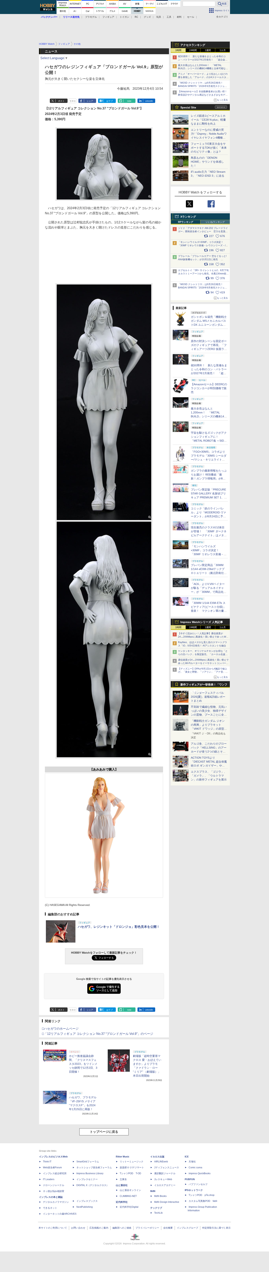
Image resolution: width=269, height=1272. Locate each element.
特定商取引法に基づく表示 (216, 1227)
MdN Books (160, 1196)
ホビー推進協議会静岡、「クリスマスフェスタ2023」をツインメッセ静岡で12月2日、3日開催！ (83, 1063)
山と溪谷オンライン (130, 1190)
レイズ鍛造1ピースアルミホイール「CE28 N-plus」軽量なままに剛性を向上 (208, 119)
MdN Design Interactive (166, 1202)
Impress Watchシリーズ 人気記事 (201, 622)
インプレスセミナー (87, 1179)
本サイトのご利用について (53, 1227)
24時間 (193, 50)
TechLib (158, 1212)
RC (136, 17)
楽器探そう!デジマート (132, 1167)
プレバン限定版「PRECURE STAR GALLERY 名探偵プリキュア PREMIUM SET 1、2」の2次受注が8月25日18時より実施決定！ (209, 497)
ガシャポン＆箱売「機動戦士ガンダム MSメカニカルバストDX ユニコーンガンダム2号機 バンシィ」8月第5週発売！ (209, 324)
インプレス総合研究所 (55, 1173)
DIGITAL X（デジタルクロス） (92, 1185)
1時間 (178, 50)
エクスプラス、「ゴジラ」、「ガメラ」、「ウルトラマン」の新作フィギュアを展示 (209, 775)
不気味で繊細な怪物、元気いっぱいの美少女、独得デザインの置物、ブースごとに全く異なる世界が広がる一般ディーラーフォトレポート (209, 714)
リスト (73, 101)
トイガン (124, 17)
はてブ (109, 101)
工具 (169, 17)
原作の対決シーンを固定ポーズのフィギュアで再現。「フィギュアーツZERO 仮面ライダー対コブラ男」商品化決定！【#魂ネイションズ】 (209, 348)
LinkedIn (149, 101)
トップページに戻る (104, 1131)
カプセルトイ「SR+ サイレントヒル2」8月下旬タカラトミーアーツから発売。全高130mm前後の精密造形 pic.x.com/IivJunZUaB (203, 273)
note (129, 101)
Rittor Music (122, 1156)
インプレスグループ (187, 1227)
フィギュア (108, 17)
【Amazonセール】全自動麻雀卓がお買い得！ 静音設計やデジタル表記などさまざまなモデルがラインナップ (203, 95)
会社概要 (168, 1227)
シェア (90, 101)
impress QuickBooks (200, 1173)
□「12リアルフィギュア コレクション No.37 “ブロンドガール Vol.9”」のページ (97, 1033)
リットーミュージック (131, 1161)
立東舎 (123, 1179)
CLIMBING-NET (128, 1196)
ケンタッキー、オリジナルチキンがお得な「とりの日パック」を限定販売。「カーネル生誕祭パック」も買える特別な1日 (203, 654)
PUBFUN (190, 1179)
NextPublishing (84, 1207)
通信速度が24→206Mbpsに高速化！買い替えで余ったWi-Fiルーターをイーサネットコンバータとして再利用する (203, 663)
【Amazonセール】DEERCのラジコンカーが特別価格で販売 (209, 388)
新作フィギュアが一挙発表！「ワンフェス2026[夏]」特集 (203, 685)
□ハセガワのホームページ (60, 1028)
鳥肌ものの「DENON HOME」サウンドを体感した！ (207, 161)
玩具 (158, 17)
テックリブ (156, 1208)
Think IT (47, 1161)
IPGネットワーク (194, 1190)
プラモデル (91, 17)
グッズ (147, 17)
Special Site (188, 107)
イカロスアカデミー (164, 1185)
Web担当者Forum (52, 1167)
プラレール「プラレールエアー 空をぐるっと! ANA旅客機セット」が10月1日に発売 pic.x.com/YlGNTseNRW (202, 259)
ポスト (61, 101)
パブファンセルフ (198, 1184)
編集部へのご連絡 (121, 1227)
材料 (179, 17)
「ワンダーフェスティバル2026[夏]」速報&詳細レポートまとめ (208, 696)
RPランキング (185, 222)
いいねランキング (215, 222)
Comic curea (195, 1167)
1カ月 (223, 50)
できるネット (50, 1208)
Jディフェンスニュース (166, 1167)
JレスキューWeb (163, 1179)
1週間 (208, 50)
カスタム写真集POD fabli (203, 1201)
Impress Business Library (89, 1173)
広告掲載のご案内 (98, 1227)
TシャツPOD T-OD (130, 1173)
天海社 (192, 1161)
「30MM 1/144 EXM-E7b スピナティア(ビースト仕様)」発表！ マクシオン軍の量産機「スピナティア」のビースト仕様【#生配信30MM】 (209, 610)
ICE (187, 1156)
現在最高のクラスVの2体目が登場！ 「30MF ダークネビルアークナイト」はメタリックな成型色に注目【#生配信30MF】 (209, 535)
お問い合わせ (78, 1227)
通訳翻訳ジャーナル (164, 1173)
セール (190, 17)
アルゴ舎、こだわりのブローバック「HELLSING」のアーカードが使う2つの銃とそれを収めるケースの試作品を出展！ (209, 751)
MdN (152, 1191)
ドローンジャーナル (53, 1185)
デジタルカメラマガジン (56, 1202)
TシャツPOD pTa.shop (201, 1195)
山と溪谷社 (122, 1185)
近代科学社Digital (129, 1207)
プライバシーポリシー (147, 1227)
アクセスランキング (192, 45)
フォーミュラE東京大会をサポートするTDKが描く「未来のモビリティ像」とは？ (209, 147)
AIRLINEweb (161, 1161)
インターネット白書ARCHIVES (59, 1213)
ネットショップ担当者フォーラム (94, 1167)
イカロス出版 (157, 1156)
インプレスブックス (87, 1201)
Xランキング (188, 216)
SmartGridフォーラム (87, 1161)
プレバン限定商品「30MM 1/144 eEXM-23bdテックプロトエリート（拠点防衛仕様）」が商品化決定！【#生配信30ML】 (208, 572)
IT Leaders (48, 1179)
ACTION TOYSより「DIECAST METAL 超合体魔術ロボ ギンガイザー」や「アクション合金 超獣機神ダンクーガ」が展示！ (209, 765)
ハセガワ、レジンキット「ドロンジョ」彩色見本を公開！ (119, 926)
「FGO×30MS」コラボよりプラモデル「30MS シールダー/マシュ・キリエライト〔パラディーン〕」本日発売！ (208, 459)
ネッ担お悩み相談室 (53, 1191)
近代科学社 (122, 1202)
